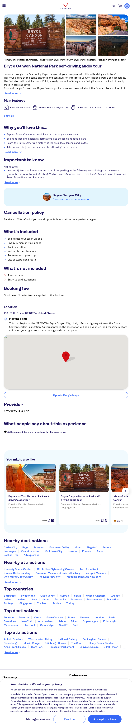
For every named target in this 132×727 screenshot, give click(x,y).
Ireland (8, 599)
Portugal (9, 603)
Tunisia (57, 603)
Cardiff (63, 625)
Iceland (22, 599)
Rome (71, 617)
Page (25, 547)
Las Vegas (10, 551)
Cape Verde (47, 595)
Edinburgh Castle (55, 643)
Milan (74, 621)
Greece (115, 595)
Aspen (100, 551)
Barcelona (10, 621)
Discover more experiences (69, 199)
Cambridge (47, 625)
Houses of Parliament (61, 646)
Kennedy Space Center (18, 569)
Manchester (11, 625)
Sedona (107, 547)
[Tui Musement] (66, 6)
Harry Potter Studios (101, 643)
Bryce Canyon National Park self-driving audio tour (100, 59)
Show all (9, 115)
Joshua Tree (11, 554)
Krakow (85, 617)
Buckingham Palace (94, 639)
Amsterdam (45, 621)
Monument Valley (59, 547)
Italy (34, 599)
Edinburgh (109, 621)
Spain (77, 595)
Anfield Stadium (13, 639)
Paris (112, 617)
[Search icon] (114, 6)
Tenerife (9, 617)
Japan (45, 599)
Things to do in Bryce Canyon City (55, 59)
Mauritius (113, 599)
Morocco (76, 599)
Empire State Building (17, 573)
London (99, 617)
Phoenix (86, 551)
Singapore (25, 603)
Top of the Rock (89, 569)
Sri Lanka (60, 599)
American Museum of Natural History (58, 573)
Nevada (72, 551)
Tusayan (38, 547)
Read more (11, 93)
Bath (75, 625)
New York (27, 621)
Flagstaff (92, 547)
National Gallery (67, 639)
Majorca (24, 617)
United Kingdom (95, 595)
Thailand (42, 603)
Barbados (10, 595)
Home (7, 59)
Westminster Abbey (40, 639)
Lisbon (62, 621)
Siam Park (37, 646)
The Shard (77, 643)
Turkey (70, 603)
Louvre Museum (89, 646)
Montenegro (94, 599)
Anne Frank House (15, 646)
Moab (78, 547)
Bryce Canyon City (67, 195)
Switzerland (28, 595)
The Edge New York (49, 576)
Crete (37, 617)
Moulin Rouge (32, 643)
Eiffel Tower (111, 646)
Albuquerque (31, 554)
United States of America (24, 59)
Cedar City (10, 547)
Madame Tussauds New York (84, 576)
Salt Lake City (53, 551)
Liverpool (29, 625)
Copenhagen (90, 621)
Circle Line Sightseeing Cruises (55, 569)
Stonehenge (11, 643)
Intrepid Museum (95, 573)
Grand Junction (30, 551)
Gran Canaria (55, 617)
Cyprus (64, 595)
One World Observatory (18, 576)
